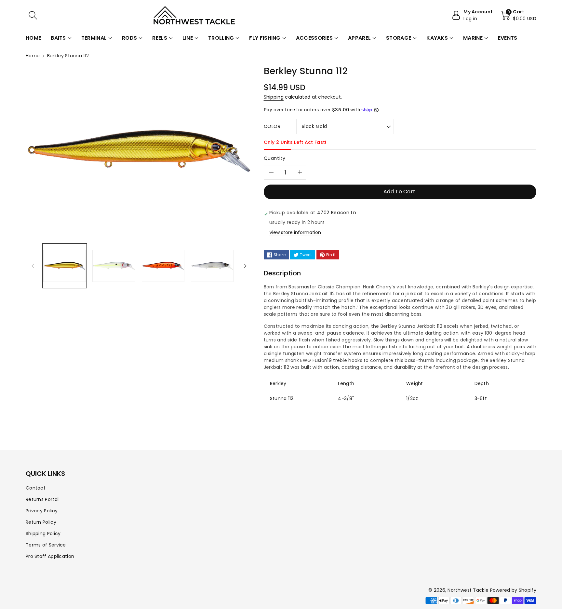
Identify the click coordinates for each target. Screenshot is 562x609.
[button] (33, 15)
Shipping (274, 97)
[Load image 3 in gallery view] (163, 266)
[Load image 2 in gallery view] (114, 266)
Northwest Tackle (468, 590)
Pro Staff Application (50, 556)
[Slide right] (245, 265)
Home (33, 55)
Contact (36, 488)
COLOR (272, 126)
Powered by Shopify (513, 590)
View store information (295, 232)
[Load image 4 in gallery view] (212, 266)
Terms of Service (46, 545)
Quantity (275, 158)
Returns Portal (42, 499)
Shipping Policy (43, 533)
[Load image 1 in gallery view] (65, 266)
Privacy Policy (42, 510)
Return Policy (41, 522)
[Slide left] (33, 265)
